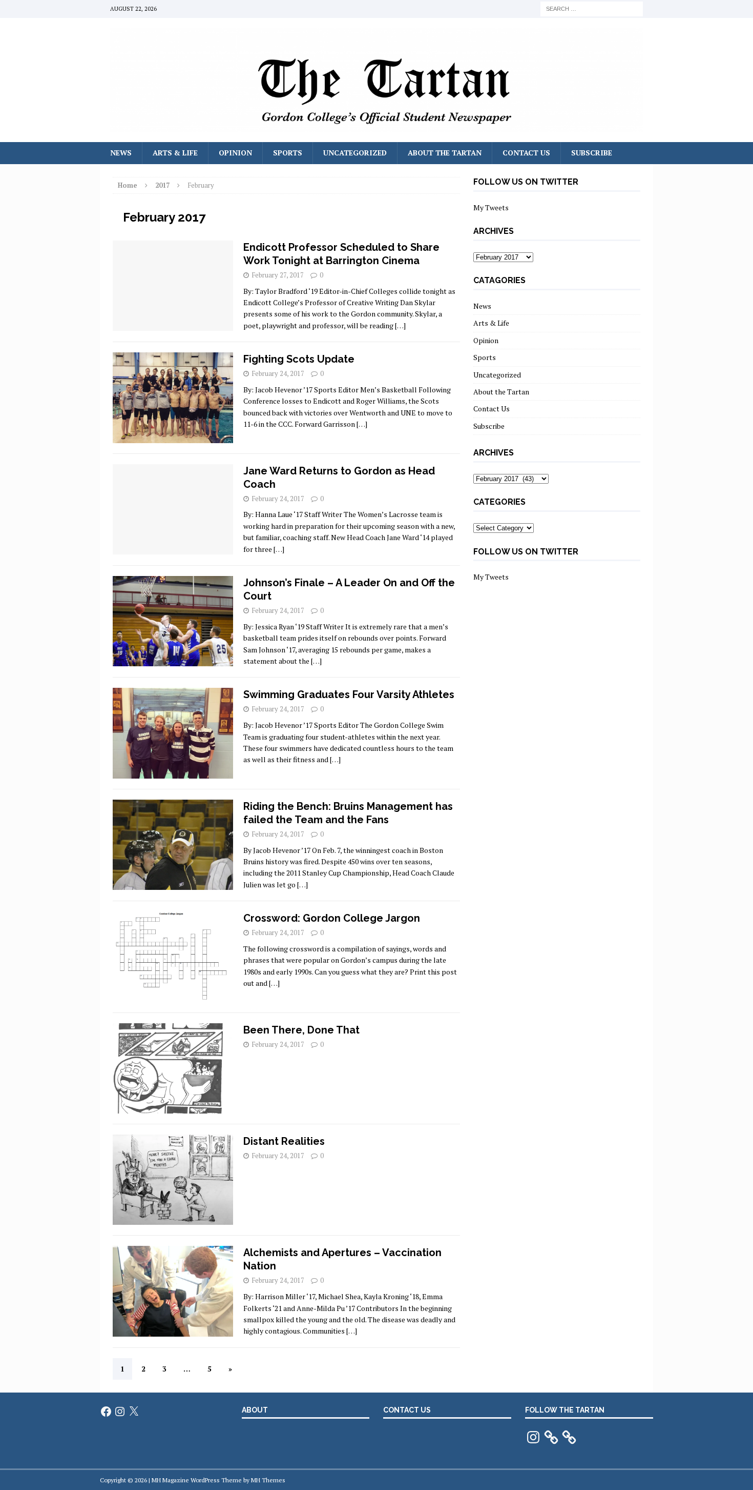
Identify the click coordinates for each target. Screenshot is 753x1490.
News (121, 152)
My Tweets (491, 207)
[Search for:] (591, 8)
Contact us (407, 1410)
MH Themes (268, 1480)
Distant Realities (284, 1141)
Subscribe (591, 152)
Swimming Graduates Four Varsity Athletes (348, 694)
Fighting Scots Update (298, 359)
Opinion (235, 152)
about (255, 1410)
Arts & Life (175, 152)
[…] (400, 325)
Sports (287, 152)
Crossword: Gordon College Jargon (331, 918)
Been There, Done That (301, 1030)
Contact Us (526, 152)
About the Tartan (445, 152)
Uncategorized (355, 152)
